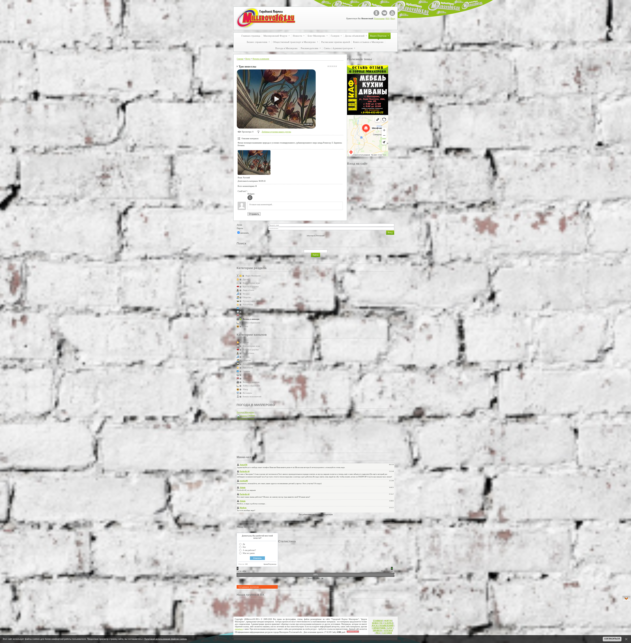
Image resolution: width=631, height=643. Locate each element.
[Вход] (249, 197)
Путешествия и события (253, 301)
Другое (246, 279)
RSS (387, 18)
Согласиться (612, 639)
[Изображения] (254, 162)
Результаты (272, 564)
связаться (239, 629)
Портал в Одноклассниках (376, 13)
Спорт (245, 312)
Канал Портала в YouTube (392, 13)
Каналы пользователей (252, 396)
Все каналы (247, 393)
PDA (378, 633)
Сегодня (387, 633)
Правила (377, 630)
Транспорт (247, 315)
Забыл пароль (311, 236)
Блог (390, 628)
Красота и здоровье (251, 286)
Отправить (254, 214)
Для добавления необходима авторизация (315, 514)
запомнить (244, 233)
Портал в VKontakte (384, 13)
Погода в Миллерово (245, 412)
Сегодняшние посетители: (249, 587)
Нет (244, 547)
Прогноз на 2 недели (245, 418)
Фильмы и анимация (260, 59)
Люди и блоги (248, 290)
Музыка (246, 294)
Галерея (388, 623)
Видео (247, 59)
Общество (247, 297)
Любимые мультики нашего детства (276, 132)
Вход (393, 18)
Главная (240, 59)
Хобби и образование (251, 323)
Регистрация (379, 18)
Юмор (245, 326)
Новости (377, 623)
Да (244, 544)
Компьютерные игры (251, 283)
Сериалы (246, 308)
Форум (388, 621)
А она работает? (249, 550)
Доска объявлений (382, 625)
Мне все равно (249, 553)
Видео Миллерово (253, 276)
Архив (266, 564)
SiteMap (388, 630)
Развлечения (248, 305)
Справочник (379, 628)
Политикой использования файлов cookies (165, 639)
